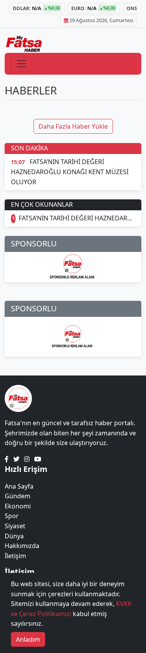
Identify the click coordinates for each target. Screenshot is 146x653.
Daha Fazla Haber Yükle (73, 126)
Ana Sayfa (19, 486)
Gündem (17, 496)
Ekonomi (18, 506)
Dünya (14, 536)
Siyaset (15, 526)
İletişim (15, 556)
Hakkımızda (22, 545)
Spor (12, 516)
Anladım (28, 639)
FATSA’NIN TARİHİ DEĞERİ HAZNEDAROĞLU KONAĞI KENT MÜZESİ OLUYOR (77, 218)
